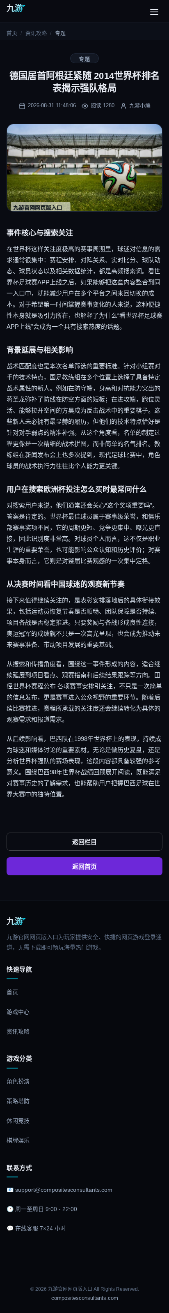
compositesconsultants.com (84, 1298)
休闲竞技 (18, 1120)
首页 (12, 33)
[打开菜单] (154, 11)
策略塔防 (18, 1101)
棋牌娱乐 (18, 1140)
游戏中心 (18, 1011)
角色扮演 (18, 1081)
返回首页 (84, 866)
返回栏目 (84, 841)
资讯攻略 (36, 33)
